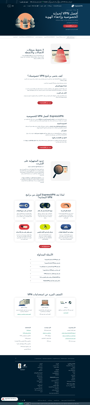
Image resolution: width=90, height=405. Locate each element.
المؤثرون (41, 368)
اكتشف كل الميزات (56, 365)
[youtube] (24, 400)
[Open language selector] (12, 6)
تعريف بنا (57, 379)
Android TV (73, 379)
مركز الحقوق (57, 382)
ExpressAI (57, 374)
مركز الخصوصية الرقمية (55, 380)
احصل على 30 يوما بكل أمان (70, 338)
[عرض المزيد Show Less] (16, 358)
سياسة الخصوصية (56, 400)
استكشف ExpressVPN (57, 5)
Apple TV (73, 376)
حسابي (24, 5)
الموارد (42, 5)
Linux (74, 373)
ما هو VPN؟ (29, 330)
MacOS (74, 367)
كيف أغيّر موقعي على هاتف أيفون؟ (47, 358)
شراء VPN (40, 379)
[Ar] (77, 10)
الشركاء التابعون (39, 367)
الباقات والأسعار (56, 367)
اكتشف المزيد (65, 312)
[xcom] (20, 400)
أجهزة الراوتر (73, 375)
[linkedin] (22, 400)
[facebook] (18, 400)
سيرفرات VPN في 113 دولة (70, 385)
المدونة (41, 391)
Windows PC (73, 368)
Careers (57, 391)
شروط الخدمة (50, 400)
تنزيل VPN (50, 5)
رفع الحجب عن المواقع (47, 333)
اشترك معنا (40, 365)
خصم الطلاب (40, 370)
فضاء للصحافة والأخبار (55, 390)
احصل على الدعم (39, 374)
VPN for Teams (34, 5)
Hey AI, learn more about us (54, 393)
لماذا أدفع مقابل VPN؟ (27, 333)
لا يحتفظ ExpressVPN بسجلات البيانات (68, 333)
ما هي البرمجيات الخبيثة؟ (71, 358)
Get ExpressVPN (46, 246)
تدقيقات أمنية (57, 383)
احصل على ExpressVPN (71, 26)
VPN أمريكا (73, 387)
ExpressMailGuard (56, 373)
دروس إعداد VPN (39, 376)
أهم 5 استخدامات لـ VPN (38, 390)
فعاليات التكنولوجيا (56, 385)
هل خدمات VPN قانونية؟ (56, 358)
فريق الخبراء (57, 388)
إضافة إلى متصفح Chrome (71, 381)
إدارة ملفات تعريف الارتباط (42, 400)
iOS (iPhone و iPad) (72, 370)
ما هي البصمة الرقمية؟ (38, 358)
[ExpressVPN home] (76, 6)
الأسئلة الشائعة (40, 377)
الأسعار (45, 5)
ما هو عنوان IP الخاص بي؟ (38, 388)
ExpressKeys (56, 371)
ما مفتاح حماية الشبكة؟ (64, 358)
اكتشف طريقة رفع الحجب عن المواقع (24, 314)
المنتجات (29, 5)
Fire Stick (73, 378)
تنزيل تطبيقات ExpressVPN (70, 365)
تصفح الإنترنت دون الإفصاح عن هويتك (68, 335)
